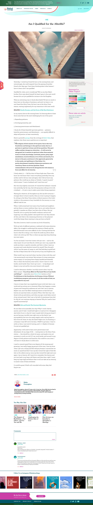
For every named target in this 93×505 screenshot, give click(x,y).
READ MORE (17, 397)
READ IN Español (79, 30)
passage (27, 138)
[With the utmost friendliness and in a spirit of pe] (13, 482)
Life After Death (21, 374)
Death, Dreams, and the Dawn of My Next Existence (37, 110)
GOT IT (58, 2)
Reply (21, 453)
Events (50, 8)
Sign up (83, 122)
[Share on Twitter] (1, 86)
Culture (81, 98)
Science (81, 99)
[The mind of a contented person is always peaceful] (40, 482)
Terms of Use (37, 501)
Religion (73, 103)
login (80, 8)
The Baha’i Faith (28, 8)
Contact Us (17, 501)
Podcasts (43, 8)
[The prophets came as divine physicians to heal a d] (53, 482)
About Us (19, 8)
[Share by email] (53, 375)
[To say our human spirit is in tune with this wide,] (26, 482)
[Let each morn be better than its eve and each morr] (66, 482)
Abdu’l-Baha (47, 138)
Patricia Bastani (21, 456)
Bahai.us (48, 4)
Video (36, 8)
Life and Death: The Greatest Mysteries (33, 305)
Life (46, 19)
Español (87, 8)
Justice (73, 98)
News (72, 101)
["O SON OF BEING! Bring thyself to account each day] (80, 482)
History (73, 99)
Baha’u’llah (37, 274)
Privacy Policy (27, 501)
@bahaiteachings (34, 473)
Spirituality (82, 101)
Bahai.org (51, 3)
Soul (27, 374)
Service (73, 96)
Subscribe (40, 496)
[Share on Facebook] (2, 83)
